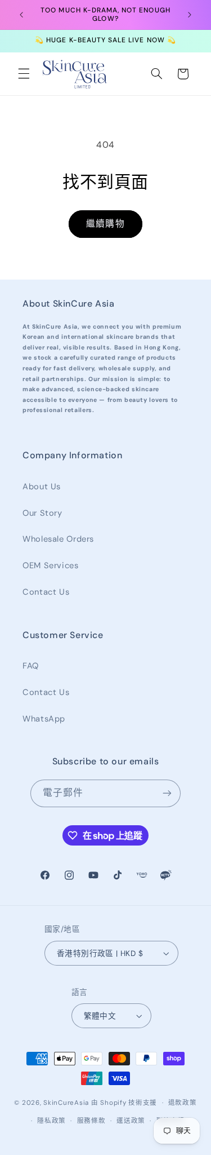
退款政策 (182, 1103)
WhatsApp (44, 718)
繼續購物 (105, 223)
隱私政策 (51, 1121)
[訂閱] (167, 793)
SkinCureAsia (66, 1103)
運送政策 (130, 1121)
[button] (24, 74)
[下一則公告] (189, 14)
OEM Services (51, 565)
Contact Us (46, 592)
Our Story (42, 513)
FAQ (31, 665)
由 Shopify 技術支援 (124, 1103)
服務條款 (91, 1121)
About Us (42, 486)
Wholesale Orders (58, 539)
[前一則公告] (21, 14)
